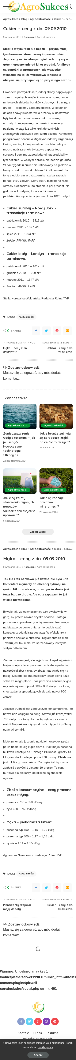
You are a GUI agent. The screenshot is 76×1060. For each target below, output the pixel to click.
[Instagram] (46, 1021)
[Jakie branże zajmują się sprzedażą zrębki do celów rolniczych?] (56, 416)
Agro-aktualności (46, 37)
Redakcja (29, 37)
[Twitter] (46, 330)
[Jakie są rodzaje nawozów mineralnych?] (56, 481)
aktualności (27, 317)
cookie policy (45, 1047)
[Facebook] (36, 330)
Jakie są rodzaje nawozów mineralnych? (51, 502)
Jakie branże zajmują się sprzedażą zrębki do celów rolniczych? (55, 438)
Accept (38, 1055)
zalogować (28, 373)
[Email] (67, 330)
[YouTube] (55, 1021)
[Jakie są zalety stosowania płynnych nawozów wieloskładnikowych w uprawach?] (20, 481)
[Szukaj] (69, 6)
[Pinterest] (57, 330)
